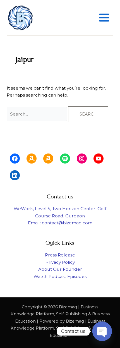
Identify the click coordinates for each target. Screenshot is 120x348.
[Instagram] (82, 158)
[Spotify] (65, 158)
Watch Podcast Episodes (60, 276)
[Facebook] (15, 158)
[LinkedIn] (15, 175)
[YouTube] (98, 158)
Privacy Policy (60, 262)
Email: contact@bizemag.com (60, 222)
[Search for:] (37, 114)
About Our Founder (60, 269)
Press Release (60, 255)
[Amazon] (32, 158)
